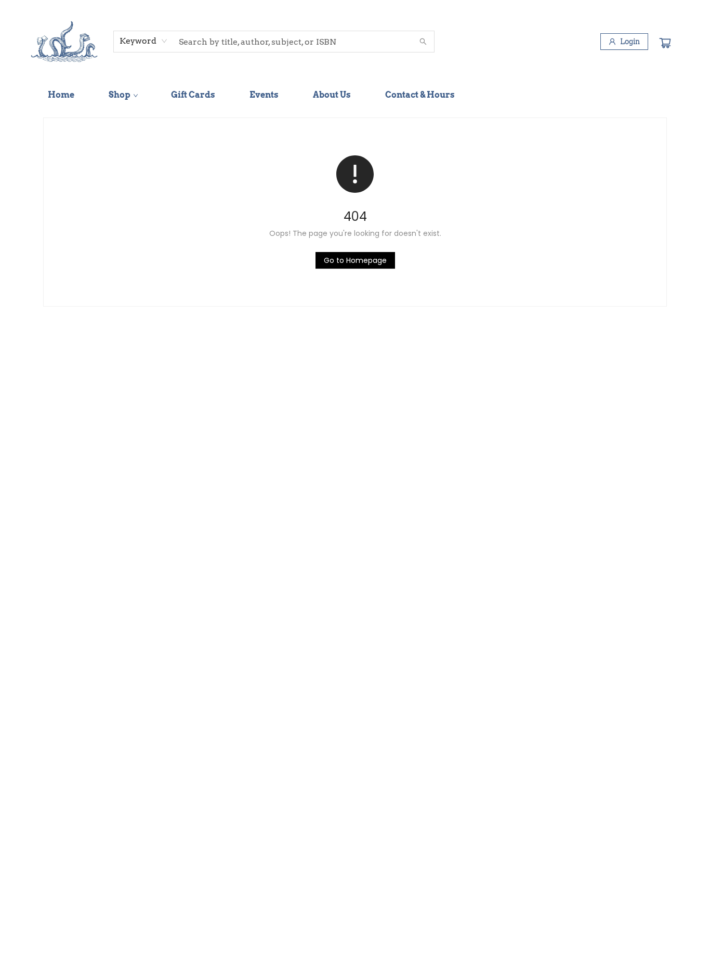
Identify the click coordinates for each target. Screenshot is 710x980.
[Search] (423, 41)
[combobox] (144, 41)
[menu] (355, 95)
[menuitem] (61, 95)
